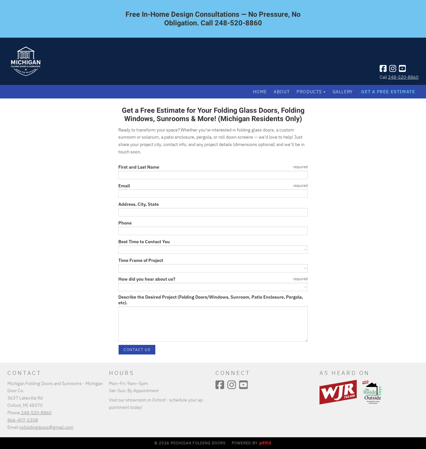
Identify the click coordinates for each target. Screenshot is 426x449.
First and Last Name (138, 167)
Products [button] (309, 92)
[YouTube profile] (402, 68)
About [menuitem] (282, 92)
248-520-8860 (403, 77)
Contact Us (137, 349)
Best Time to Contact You (144, 241)
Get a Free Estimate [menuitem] (388, 92)
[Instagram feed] (392, 68)
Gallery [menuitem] (343, 92)
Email (124, 186)
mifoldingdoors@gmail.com (46, 427)
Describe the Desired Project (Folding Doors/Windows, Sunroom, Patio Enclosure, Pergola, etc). (210, 300)
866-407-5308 (22, 420)
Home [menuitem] (260, 92)
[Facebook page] (383, 68)
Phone (125, 223)
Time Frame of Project (140, 260)
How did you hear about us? (146, 279)
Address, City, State (138, 204)
